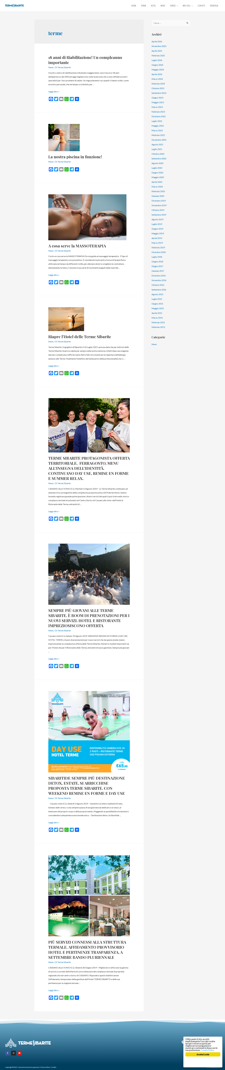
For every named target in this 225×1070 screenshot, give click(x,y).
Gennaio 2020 (158, 196)
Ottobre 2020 (158, 154)
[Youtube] (19, 1053)
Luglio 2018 (157, 257)
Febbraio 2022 (158, 135)
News (163, 5)
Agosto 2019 (157, 219)
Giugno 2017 (157, 266)
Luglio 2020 (157, 168)
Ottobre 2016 (158, 285)
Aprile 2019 (157, 238)
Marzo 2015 (157, 317)
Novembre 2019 (159, 205)
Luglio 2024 (157, 60)
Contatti (201, 5)
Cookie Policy (207, 1050)
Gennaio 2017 (158, 271)
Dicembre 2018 (159, 252)
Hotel (153, 5)
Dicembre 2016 (159, 275)
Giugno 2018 (157, 261)
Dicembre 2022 (159, 116)
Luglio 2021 (157, 149)
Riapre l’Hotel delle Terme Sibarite (79, 336)
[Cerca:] (171, 23)
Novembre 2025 (159, 46)
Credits (53, 1067)
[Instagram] (13, 1053)
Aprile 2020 (157, 182)
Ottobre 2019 (158, 210)
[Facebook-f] (7, 1053)
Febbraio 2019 (158, 247)
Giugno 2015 (157, 303)
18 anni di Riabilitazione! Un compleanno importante (85, 60)
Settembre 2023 (159, 93)
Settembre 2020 (159, 158)
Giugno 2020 (157, 172)
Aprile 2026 (157, 41)
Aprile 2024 (157, 74)
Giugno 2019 (157, 228)
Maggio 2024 (158, 69)
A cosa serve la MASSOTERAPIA (77, 245)
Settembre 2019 (159, 214)
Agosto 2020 (157, 163)
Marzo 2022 (157, 130)
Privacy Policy (45, 1067)
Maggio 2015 (158, 308)
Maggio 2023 (158, 102)
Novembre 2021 (159, 140)
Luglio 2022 (157, 121)
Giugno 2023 (157, 97)
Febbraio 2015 (158, 322)
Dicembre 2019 (159, 200)
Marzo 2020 (157, 186)
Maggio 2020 (158, 177)
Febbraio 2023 (158, 111)
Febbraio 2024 (158, 83)
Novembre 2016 (159, 280)
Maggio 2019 (158, 233)
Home (133, 5)
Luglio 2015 (157, 299)
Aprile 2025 (157, 51)
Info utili (186, 5)
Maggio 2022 (158, 125)
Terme (143, 5)
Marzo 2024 (157, 79)
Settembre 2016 (159, 289)
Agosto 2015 (157, 294)
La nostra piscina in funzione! (75, 156)
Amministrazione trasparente (29, 1067)
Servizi (172, 5)
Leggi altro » (53, 91)
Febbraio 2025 (158, 55)
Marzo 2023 (157, 107)
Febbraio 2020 (158, 191)
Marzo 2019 (157, 243)
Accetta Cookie (203, 1054)
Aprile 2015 (157, 313)
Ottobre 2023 (158, 88)
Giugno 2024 (157, 65)
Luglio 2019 (157, 224)
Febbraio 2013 (158, 327)
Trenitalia (214, 5)
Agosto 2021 (157, 144)
